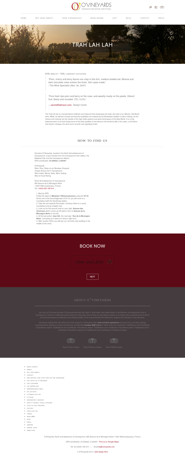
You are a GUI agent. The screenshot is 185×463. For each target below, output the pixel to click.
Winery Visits (32, 427)
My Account (31, 392)
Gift (115, 17)
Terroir (30, 425)
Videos (29, 414)
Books (29, 369)
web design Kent (101, 451)
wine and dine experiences (108, 322)
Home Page (31, 430)
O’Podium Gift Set (34, 394)
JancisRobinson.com (61, 104)
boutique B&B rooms (93, 325)
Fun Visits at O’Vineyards (37, 380)
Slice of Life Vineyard (35, 405)
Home (23, 17)
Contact (144, 17)
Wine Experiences (72, 17)
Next (92, 276)
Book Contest (32, 367)
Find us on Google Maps (109, 441)
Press (161, 17)
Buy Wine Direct (44, 17)
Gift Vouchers (32, 383)
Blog (128, 17)
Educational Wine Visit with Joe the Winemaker (45, 378)
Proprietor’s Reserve (35, 400)
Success (30, 408)
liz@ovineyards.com (107, 446)
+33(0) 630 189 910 (46, 188)
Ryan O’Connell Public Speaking (39, 403)
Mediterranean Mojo (35, 389)
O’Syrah (30, 397)
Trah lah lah (32, 411)
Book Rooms (96, 17)
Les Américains (33, 386)
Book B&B (31, 416)
